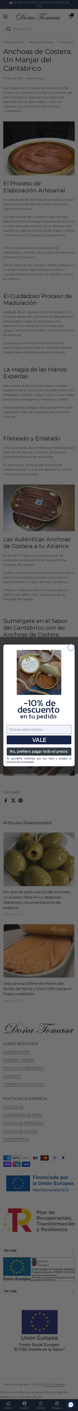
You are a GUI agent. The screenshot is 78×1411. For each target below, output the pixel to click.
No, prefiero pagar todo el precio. (39, 751)
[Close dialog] (71, 647)
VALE (39, 740)
